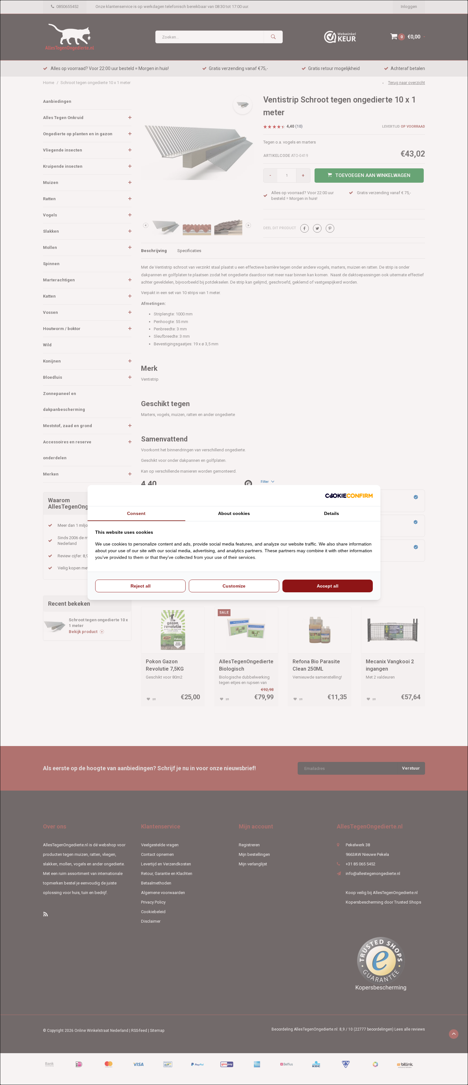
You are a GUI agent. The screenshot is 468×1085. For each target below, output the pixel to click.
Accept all (327, 585)
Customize (234, 585)
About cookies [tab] (234, 513)
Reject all (141, 585)
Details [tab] (331, 513)
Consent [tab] (136, 513)
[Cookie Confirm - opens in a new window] (349, 496)
